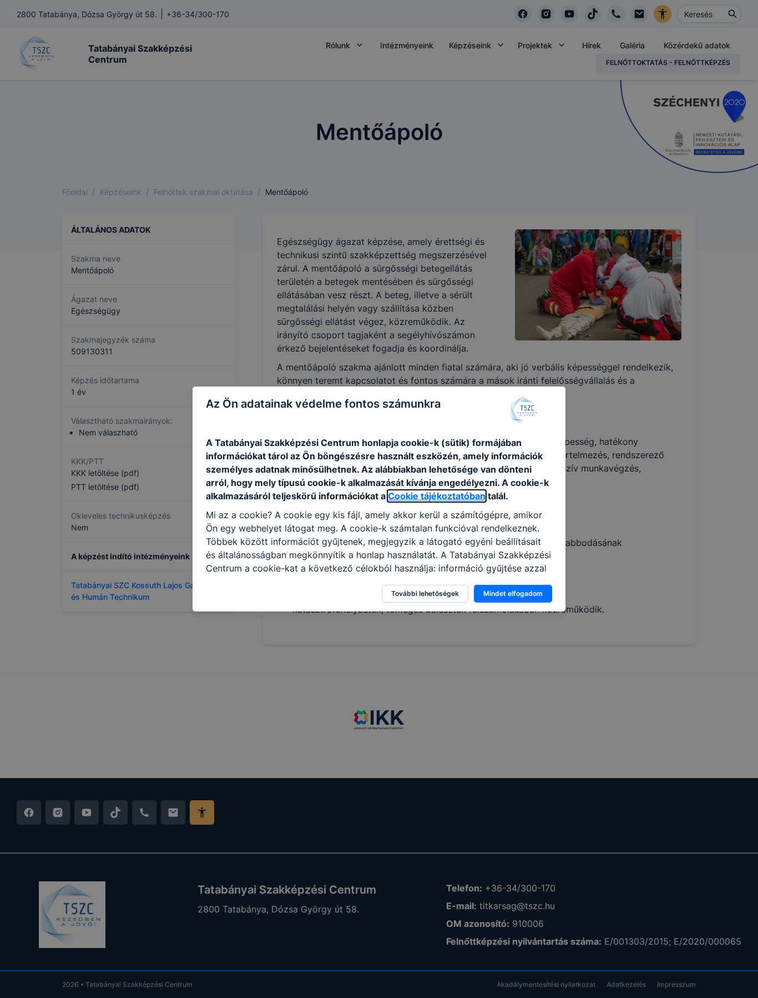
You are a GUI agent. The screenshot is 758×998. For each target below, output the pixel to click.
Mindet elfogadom (513, 593)
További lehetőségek (425, 593)
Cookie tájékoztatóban (437, 495)
